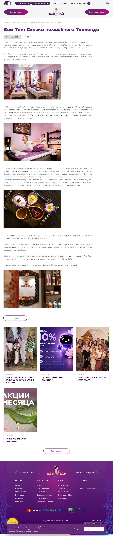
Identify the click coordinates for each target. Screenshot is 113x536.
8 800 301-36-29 (78, 3)
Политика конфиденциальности (93, 522)
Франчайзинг (20, 492)
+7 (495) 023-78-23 (59, 3)
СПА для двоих (43, 498)
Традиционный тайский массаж (78, 107)
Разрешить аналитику (94, 529)
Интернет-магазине (36, 259)
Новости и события (20, 22)
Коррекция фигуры (44, 495)
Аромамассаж (32, 110)
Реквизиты (19, 502)
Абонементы (63, 492)
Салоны (83, 485)
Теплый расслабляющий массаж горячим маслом (59, 110)
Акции (39, 485)
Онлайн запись (16, 12)
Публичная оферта (96, 520)
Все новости (56, 451)
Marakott (16, 247)
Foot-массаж (9, 110)
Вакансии (19, 498)
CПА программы (43, 492)
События (19, 488)
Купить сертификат (97, 12)
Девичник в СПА (65, 495)
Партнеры (19, 495)
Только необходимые (73, 529)
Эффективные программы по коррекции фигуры (49, 115)
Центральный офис (88, 488)
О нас (17, 485)
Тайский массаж (44, 488)
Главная (6, 22)
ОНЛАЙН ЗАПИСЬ (12, 523)
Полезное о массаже (46, 502)
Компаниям (62, 498)
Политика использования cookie (92, 523)
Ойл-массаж (20, 110)
